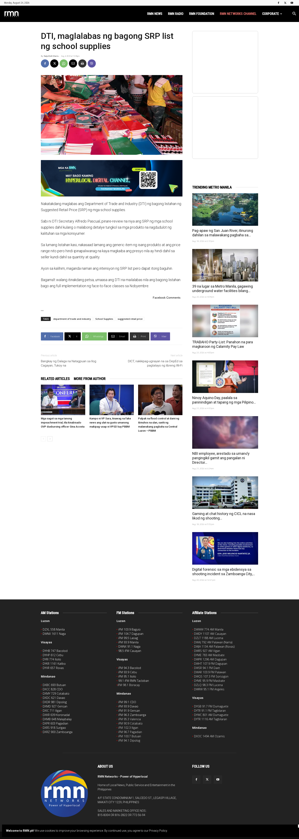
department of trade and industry (72, 318)
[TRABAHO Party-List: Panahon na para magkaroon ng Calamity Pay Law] (225, 321)
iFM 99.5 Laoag (128, 638)
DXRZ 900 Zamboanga (57, 732)
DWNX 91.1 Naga (129, 646)
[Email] (73, 63)
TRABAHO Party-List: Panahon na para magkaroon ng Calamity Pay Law (222, 344)
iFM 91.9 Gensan (129, 710)
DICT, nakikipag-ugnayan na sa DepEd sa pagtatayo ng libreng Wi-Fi (155, 363)
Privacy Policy (158, 830)
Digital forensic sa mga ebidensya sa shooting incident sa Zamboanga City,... (223, 571)
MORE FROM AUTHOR (90, 378)
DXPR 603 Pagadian (55, 723)
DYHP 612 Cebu (53, 655)
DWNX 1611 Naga (54, 634)
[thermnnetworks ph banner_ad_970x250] (111, 178)
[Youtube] (292, 3)
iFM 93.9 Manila (128, 642)
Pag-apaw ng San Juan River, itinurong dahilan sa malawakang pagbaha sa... (222, 232)
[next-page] (49, 438)
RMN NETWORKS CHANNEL (238, 14)
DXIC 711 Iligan (52, 710)
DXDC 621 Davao (54, 698)
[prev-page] (43, 438)
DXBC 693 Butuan (54, 685)
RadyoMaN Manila (51, 56)
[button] (294, 14)
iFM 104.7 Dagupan (130, 634)
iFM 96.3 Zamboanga (132, 715)
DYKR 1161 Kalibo (54, 664)
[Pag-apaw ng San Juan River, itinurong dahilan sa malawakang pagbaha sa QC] (225, 209)
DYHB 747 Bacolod (55, 651)
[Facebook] (278, 3)
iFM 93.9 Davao (128, 706)
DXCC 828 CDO (53, 689)
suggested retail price (130, 318)
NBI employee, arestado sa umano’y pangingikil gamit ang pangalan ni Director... (221, 458)
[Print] (82, 63)
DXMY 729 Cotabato (56, 693)
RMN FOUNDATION (201, 14)
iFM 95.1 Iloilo (127, 676)
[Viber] (92, 63)
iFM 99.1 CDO (127, 702)
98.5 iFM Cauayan (129, 651)
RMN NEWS (154, 14)
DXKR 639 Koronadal (56, 715)
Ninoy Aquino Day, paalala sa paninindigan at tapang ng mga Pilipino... (224, 400)
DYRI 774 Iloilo (52, 659)
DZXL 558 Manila (54, 629)
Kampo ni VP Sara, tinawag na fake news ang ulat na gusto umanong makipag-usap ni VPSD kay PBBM (110, 422)
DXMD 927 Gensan (55, 706)
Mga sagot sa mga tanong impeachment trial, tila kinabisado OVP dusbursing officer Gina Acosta (62, 422)
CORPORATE (270, 14)
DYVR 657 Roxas (53, 668)
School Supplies (104, 318)
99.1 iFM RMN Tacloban (133, 681)
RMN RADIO (175, 14)
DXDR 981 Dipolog (55, 702)
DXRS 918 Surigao (54, 728)
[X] (285, 3)
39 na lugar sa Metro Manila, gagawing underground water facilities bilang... (222, 288)
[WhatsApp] (64, 63)
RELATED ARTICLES (55, 378)
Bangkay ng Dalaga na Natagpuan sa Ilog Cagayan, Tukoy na (68, 363)
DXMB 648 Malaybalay (57, 719)
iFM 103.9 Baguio (129, 629)
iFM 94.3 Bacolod (129, 668)
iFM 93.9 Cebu (127, 672)
